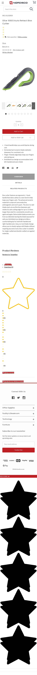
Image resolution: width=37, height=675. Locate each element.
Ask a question (11, 37)
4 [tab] (15, 114)
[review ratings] (3, 32)
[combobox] (18, 9)
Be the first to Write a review (14, 381)
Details (18, 183)
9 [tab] (31, 114)
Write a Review (7, 52)
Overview (18, 177)
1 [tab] (6, 114)
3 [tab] (12, 114)
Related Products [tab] (18, 188)
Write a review (22, 37)
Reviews (4, 476)
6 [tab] (21, 114)
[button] (3, 37)
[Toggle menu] (2, 2)
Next (33, 105)
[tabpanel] (8, 106)
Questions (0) (8, 267)
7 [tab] (25, 114)
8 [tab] (28, 114)
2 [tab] (9, 114)
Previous (3, 105)
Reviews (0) (8, 265)
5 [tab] (18, 114)
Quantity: (18, 121)
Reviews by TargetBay (10, 254)
